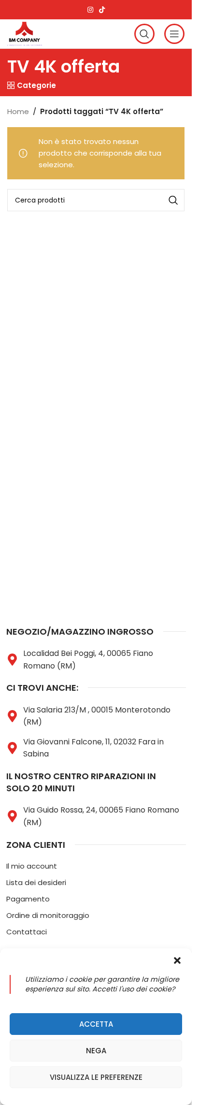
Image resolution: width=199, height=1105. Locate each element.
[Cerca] (144, 34)
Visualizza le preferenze (96, 1077)
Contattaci (26, 932)
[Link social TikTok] (102, 9)
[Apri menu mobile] (174, 34)
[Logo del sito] (24, 33)
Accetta (96, 1024)
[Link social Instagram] (90, 9)
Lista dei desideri (36, 882)
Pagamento (28, 899)
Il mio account (31, 866)
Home (18, 111)
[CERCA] (173, 200)
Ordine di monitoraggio (47, 915)
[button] (177, 960)
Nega (96, 1051)
